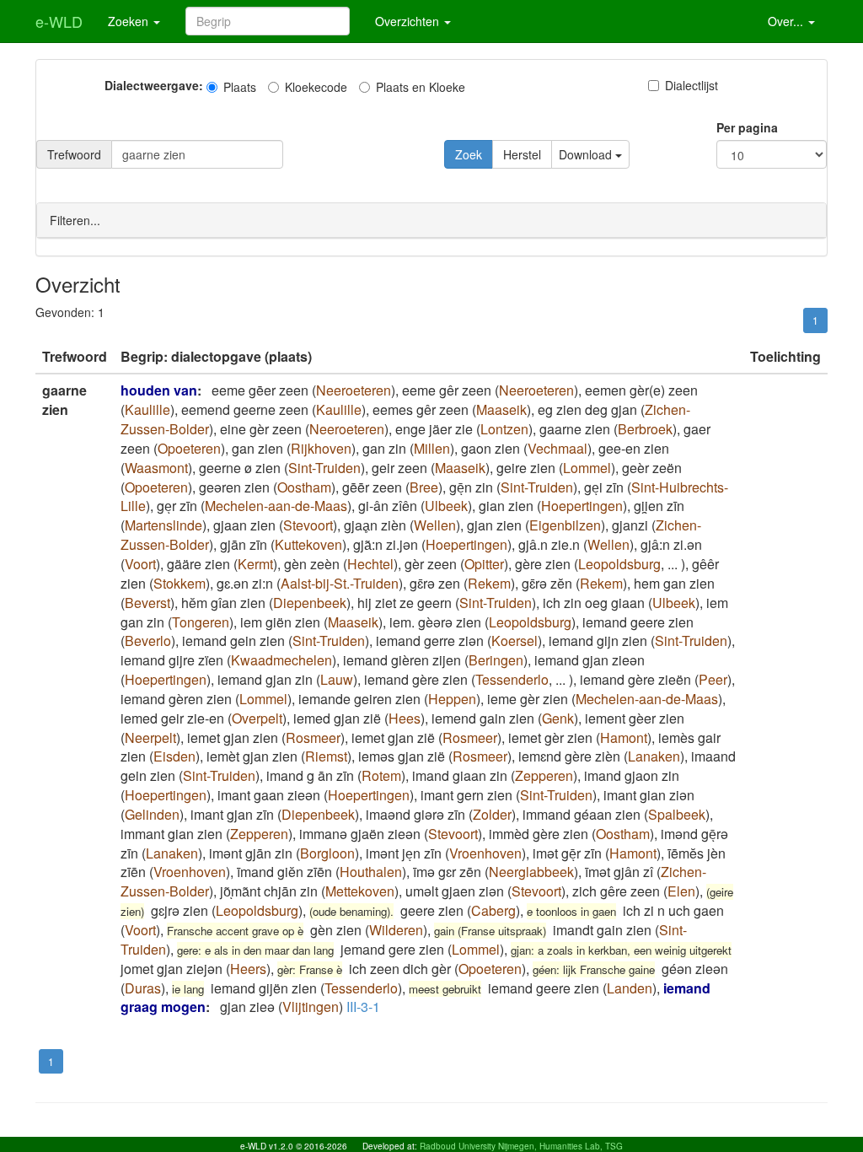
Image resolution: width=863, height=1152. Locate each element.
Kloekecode (316, 86)
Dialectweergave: (154, 85)
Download (587, 154)
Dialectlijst (691, 85)
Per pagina (747, 127)
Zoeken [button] (130, 21)
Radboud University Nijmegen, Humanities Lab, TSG (521, 1146)
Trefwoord (74, 154)
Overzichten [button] (408, 21)
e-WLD (59, 21)
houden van (159, 390)
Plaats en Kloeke (420, 86)
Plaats (239, 86)
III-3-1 (363, 1006)
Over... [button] (787, 21)
